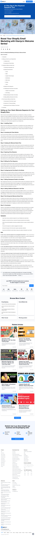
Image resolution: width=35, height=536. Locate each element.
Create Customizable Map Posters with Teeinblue (5, 505)
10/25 (25, 473)
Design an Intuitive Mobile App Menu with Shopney (6, 513)
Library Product (3, 455)
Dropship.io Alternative (15, 466)
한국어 (11, 532)
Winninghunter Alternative (15, 458)
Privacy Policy (14, 482)
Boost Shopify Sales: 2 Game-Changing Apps (5, 497)
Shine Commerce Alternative (16, 475)
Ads (1, 451)
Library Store (3, 458)
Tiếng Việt (30, 532)
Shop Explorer (3, 459)
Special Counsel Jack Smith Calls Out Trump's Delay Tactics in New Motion (5, 487)
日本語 (14, 532)
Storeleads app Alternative (16, 459)
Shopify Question (26, 459)
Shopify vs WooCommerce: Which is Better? (6, 492)
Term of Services (14, 483)
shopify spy (13, 462)
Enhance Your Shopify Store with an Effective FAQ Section (6, 499)
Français (26, 532)
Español (20, 532)
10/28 (25, 471)
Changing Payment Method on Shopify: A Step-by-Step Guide (5, 490)
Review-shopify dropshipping (16, 473)
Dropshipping (25, 455)
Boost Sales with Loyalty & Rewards (6, 517)
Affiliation (13, 486)
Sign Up (31, 285)
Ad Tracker (13, 451)
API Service (14, 487)
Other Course (26, 458)
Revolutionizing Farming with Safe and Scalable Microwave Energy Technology (5, 519)
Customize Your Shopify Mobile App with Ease (6, 524)
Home (1, 35)
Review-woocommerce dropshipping (17, 470)
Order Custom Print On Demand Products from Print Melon (5, 485)
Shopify (4, 35)
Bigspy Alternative (14, 474)
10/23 (31, 473)
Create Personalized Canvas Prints (5, 507)
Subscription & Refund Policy (16, 485)
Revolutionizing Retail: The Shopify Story (5, 483)
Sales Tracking (3, 454)
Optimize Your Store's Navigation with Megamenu (5, 511)
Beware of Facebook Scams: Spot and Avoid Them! (5, 509)
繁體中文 (8, 532)
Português (17, 532)
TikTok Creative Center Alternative (17, 455)
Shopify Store (3, 462)
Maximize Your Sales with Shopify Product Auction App (5, 501)
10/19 (28, 474)
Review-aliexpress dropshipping (16, 471)
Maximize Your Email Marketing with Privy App (6, 522)
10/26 (31, 471)
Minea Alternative (14, 463)
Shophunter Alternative (15, 467)
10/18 (31, 474)
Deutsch (23, 532)
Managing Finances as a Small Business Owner (5, 503)
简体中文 (5, 532)
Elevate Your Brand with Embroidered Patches (9, 315)
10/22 (25, 474)
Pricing (2, 466)
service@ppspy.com (15, 491)
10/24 (28, 473)
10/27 (28, 471)
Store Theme (3, 463)
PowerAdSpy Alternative (15, 478)
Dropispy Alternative (15, 477)
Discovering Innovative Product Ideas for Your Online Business (6, 516)
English (2, 532)
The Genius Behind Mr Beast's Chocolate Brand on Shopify (5, 495)
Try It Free (17, 16)
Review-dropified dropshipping (16, 469)
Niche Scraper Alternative (15, 454)
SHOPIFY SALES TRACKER (28, 451)
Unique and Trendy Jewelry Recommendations (9, 304)
